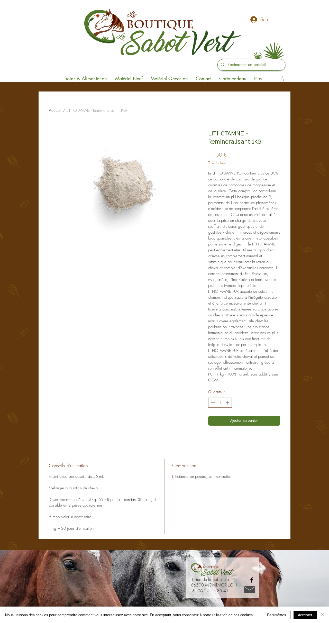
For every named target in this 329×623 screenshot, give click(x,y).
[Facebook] (251, 579)
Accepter (305, 614)
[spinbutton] (220, 402)
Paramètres (276, 614)
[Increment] (227, 402)
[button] (282, 78)
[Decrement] (212, 402)
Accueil (55, 110)
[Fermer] (323, 615)
